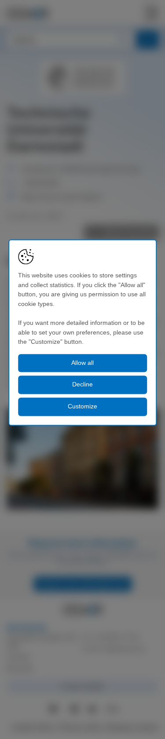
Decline (82, 384)
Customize (82, 406)
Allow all (82, 362)
